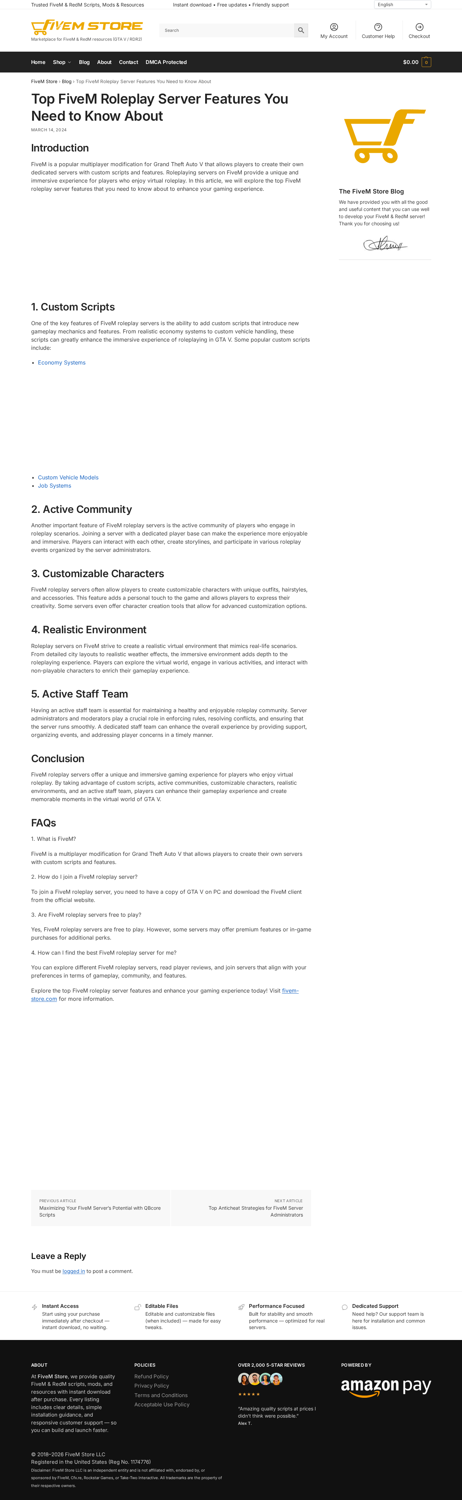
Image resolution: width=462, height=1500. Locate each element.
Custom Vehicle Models (68, 477)
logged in (74, 1271)
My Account (334, 36)
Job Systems (54, 485)
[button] (417, 62)
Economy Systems (61, 362)
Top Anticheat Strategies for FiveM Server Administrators (256, 1211)
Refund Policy (151, 1376)
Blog (66, 81)
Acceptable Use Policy (161, 1404)
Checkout (419, 36)
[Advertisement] (171, 247)
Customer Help (378, 36)
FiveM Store (44, 81)
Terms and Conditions (161, 1395)
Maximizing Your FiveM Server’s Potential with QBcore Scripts (100, 1211)
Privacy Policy (151, 1385)
